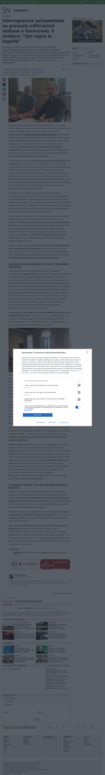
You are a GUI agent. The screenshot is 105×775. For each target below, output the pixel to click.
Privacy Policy (64, 422)
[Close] (88, 353)
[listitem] (52, 381)
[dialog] (52, 387)
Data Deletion (41, 422)
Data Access (52, 422)
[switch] (78, 385)
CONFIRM (38, 415)
